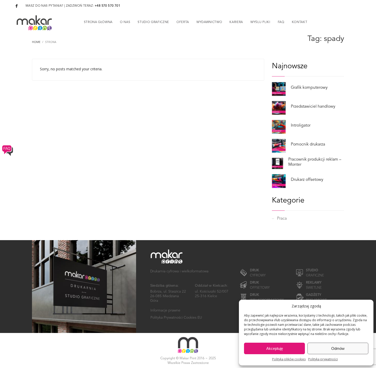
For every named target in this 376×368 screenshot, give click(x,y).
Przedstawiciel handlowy (313, 107)
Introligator (301, 126)
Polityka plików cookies (289, 359)
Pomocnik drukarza (308, 144)
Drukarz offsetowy (307, 180)
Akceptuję (274, 348)
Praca (282, 219)
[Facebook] (16, 6)
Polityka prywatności (323, 359)
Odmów (338, 348)
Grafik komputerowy (309, 88)
